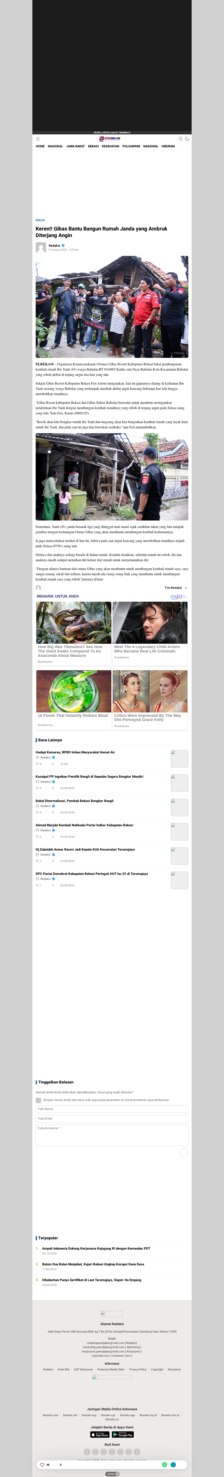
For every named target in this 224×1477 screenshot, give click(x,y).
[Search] (180, 138)
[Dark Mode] (187, 138)
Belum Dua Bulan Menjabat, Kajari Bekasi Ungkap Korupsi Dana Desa (93, 1264)
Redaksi (54, 245)
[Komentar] (55, 1464)
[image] (179, 759)
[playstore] (123, 1435)
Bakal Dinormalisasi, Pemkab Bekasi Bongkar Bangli (75, 801)
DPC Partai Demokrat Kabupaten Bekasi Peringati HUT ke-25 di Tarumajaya (92, 874)
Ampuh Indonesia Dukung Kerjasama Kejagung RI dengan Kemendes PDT (96, 1248)
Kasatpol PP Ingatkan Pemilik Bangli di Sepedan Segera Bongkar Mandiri (89, 776)
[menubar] (37, 138)
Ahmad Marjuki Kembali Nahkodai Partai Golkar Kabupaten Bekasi (84, 825)
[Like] (42, 1464)
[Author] (41, 247)
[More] (165, 764)
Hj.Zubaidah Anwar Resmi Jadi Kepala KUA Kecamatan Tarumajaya (85, 849)
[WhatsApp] (164, 1464)
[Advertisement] (74, 65)
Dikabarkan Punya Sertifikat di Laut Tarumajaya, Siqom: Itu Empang (91, 1280)
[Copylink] (173, 1464)
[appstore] (100, 1435)
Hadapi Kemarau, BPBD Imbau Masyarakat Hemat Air (75, 752)
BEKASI (40, 220)
